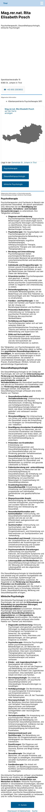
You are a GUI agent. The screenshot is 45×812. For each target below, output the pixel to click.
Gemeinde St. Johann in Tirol (24, 162)
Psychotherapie (10, 168)
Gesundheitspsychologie (14, 176)
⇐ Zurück (22, 805)
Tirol (5, 3)
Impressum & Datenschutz (19, 811)
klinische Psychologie (13, 184)
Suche (34, 811)
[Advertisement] (22, 54)
